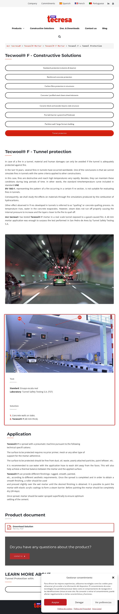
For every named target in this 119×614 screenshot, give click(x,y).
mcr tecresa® (14, 46)
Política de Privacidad (82, 608)
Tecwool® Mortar (33, 46)
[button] (113, 577)
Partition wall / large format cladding (59, 124)
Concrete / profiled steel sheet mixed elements (59, 95)
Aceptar (55, 602)
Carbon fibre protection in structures (59, 86)
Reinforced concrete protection (59, 77)
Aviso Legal (96, 608)
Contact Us (18, 556)
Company (32, 3)
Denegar (79, 602)
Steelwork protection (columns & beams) (59, 68)
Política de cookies (64, 608)
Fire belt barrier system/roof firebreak (59, 115)
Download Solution (23, 526)
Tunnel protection (59, 133)
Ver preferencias (103, 602)
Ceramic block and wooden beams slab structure (59, 106)
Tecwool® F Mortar (55, 46)
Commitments (48, 3)
